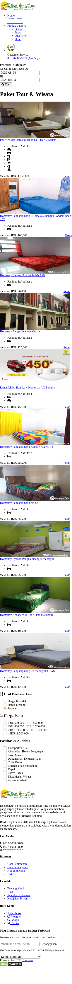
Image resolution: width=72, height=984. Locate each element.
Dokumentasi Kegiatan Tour (24, 758)
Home (11, 15)
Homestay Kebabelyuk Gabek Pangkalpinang (26, 614)
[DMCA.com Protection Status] (11, 965)
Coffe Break (15, 762)
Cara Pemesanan (17, 863)
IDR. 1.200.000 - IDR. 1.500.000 (27, 730)
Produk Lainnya (16, 25)
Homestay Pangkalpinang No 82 (19, 502)
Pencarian (5, 64)
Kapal (11, 769)
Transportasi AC (17, 748)
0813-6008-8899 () (23, 58)
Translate (27, 960)
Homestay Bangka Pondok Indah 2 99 (22, 275)
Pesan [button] (67, 175)
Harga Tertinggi (17, 704)
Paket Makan (15, 755)
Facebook (15, 913)
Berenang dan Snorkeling (22, 765)
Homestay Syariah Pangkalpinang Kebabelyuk (27, 558)
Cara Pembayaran (17, 867)
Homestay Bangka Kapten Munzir (20, 331)
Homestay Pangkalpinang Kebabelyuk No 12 (26, 446)
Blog (17, 32)
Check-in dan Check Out (14, 68)
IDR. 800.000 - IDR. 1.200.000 (26, 726)
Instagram (16, 916)
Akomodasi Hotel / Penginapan (26, 751)
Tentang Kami (15, 888)
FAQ (10, 873)
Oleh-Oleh (21, 35)
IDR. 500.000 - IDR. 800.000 (25, 722)
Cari (7, 84)
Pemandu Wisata (17, 780)
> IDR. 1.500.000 (18, 733)
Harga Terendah (17, 701)
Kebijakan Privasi (17, 898)
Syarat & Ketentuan (18, 895)
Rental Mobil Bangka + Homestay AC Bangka (27, 387)
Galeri (18, 29)
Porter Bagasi (15, 772)
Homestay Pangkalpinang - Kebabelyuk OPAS (27, 671)
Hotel (18, 39)
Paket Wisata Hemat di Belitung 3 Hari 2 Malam (28, 139)
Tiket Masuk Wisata (19, 776)
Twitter (14, 923)
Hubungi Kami (16, 870)
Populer (12, 708)
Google (14, 919)
